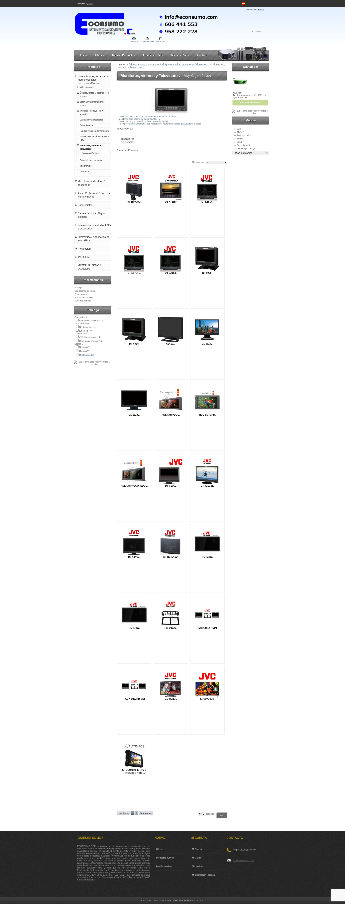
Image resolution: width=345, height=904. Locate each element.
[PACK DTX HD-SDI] (134, 685)
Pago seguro (80, 294)
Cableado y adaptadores (91, 120)
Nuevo (84, 347)
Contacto (134, 41)
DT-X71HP (170, 202)
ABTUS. (241, 132)
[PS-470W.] (134, 613)
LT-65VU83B (207, 699)
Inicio (83, 55)
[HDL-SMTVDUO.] (170, 400)
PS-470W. (134, 627)
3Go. (239, 129)
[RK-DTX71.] (170, 613)
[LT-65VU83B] (207, 685)
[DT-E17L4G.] (134, 259)
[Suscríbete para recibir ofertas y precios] (93, 364)
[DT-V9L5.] (134, 329)
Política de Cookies (83, 297)
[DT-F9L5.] (207, 259)
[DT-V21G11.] (207, 471)
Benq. (239, 142)
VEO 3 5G (237, 93)
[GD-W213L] (170, 685)
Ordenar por (198, 162)
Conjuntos (84, 171)
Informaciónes (93, 280)
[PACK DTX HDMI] (207, 613)
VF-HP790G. (134, 202)
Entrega (78, 287)
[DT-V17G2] (170, 471)
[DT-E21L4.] (170, 259)
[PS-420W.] (207, 542)
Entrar (261, 9)
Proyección (84, 248)
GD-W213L (171, 699)
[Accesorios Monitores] (127, 147)
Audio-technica (244, 135)
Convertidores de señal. (91, 160)
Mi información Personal (203, 875)
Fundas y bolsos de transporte (94, 131)
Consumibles (85, 205)
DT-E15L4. (207, 202)
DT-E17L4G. (134, 273)
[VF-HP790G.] (134, 188)
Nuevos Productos (123, 55)
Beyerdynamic (244, 145)
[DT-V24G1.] (134, 542)
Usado (84, 351)
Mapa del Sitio (180, 55)
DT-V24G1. (134, 556)
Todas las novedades (250, 102)
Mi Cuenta (197, 849)
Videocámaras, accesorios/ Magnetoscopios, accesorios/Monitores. (93, 80)
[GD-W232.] (134, 400)
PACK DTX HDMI (207, 627)
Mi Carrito (196, 858)
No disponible (87, 327)
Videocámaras (87, 87)
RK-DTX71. (171, 627)
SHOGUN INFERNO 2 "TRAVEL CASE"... (134, 771)
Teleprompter (86, 166)
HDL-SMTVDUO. (171, 414)
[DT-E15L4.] (207, 188)
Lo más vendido (153, 55)
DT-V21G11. (207, 485)
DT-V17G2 (170, 485)
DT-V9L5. (134, 343)
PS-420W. (207, 556)
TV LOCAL (84, 257)
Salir (90, 3)
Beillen (240, 138)
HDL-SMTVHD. (207, 414)
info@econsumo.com (243, 860)
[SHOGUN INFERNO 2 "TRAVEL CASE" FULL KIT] (134, 756)
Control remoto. (87, 125)
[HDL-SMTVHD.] (207, 400)
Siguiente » (146, 813)
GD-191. (170, 343)
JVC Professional (90, 337)
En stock (85, 331)
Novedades (251, 66)
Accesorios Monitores (91, 153)
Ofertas (99, 55)
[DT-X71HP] (170, 188)
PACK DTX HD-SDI (134, 699)
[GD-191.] (170, 329)
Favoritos (160, 41)
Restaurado (86, 355)
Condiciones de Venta (84, 291)
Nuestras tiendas (82, 300)
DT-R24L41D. (170, 556)
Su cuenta (256, 31)
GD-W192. (207, 343)
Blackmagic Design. (90, 341)
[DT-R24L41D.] (170, 542)
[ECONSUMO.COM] (101, 23)
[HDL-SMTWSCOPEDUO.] (134, 471)
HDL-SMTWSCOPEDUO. (134, 485)
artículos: (210, 814)
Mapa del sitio (147, 41)
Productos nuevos (165, 858)
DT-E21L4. (170, 273)
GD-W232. (134, 414)
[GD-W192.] (207, 329)
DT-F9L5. (207, 273)
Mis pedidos (198, 866)
